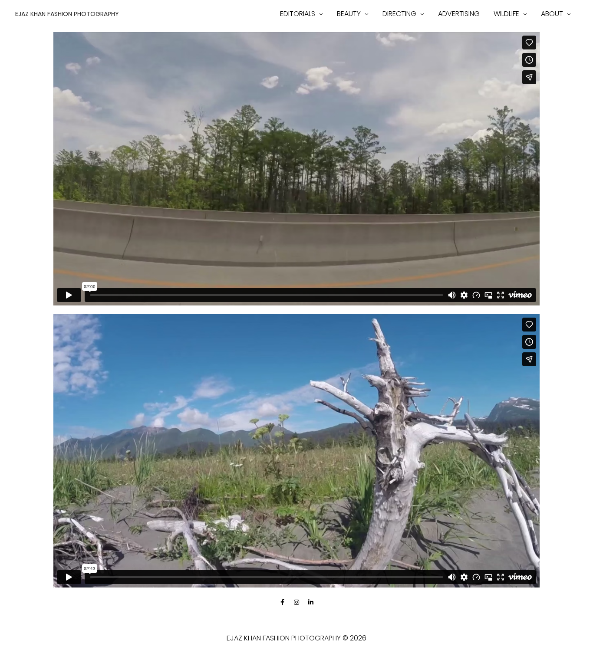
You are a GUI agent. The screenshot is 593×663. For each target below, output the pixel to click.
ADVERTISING (459, 14)
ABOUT (552, 14)
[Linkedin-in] (311, 602)
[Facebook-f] (282, 602)
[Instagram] (296, 602)
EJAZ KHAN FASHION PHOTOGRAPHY (67, 14)
